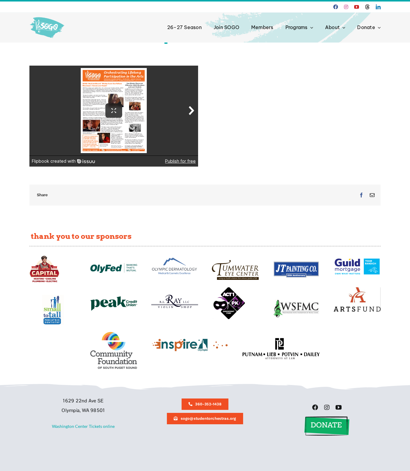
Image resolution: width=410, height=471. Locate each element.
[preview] (113, 333)
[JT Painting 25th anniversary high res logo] (296, 263)
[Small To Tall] (52, 296)
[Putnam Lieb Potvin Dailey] (281, 339)
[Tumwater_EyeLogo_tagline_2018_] (235, 262)
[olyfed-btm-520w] (113, 265)
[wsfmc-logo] (296, 301)
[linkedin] (378, 6)
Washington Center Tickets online (83, 426)
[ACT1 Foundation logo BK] (228, 289)
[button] (326, 418)
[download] (357, 289)
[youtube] (356, 6)
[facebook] (335, 6)
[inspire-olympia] (189, 339)
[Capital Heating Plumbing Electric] (44, 257)
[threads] (367, 6)
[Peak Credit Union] (113, 298)
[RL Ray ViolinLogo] (174, 296)
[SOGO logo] (47, 15)
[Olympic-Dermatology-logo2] (174, 257)
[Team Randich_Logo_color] (357, 260)
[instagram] (346, 6)
